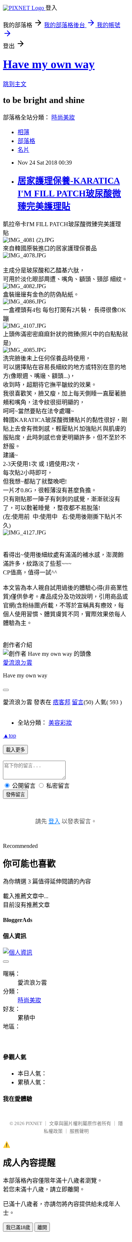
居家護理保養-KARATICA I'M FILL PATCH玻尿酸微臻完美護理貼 (69, 193)
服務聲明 (79, 1131)
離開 (42, 1227)
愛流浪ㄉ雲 (17, 662)
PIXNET (34, 1123)
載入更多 (15, 750)
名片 (23, 150)
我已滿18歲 (18, 1227)
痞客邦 (61, 702)
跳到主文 (14, 84)
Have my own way (49, 64)
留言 (78, 702)
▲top (9, 735)
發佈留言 (15, 794)
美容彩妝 (60, 723)
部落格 (26, 141)
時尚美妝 (63, 117)
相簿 (23, 132)
